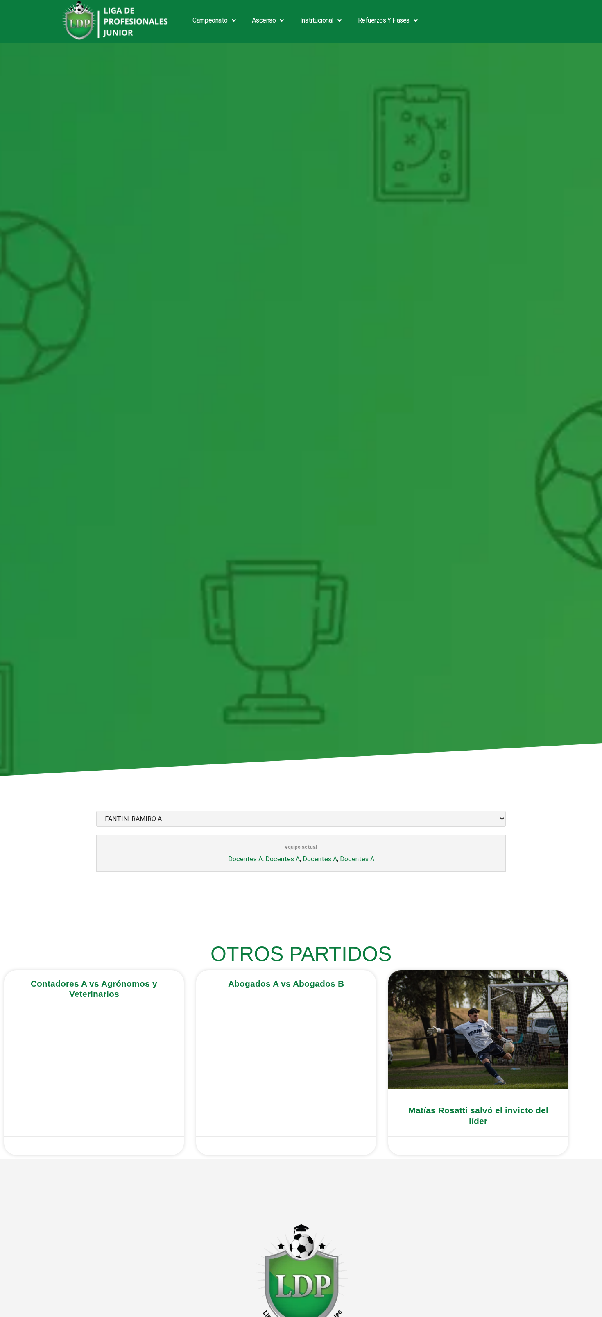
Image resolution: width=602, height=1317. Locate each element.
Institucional (316, 20)
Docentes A (245, 859)
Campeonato (210, 20)
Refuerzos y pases (384, 20)
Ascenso (264, 20)
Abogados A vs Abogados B (286, 983)
